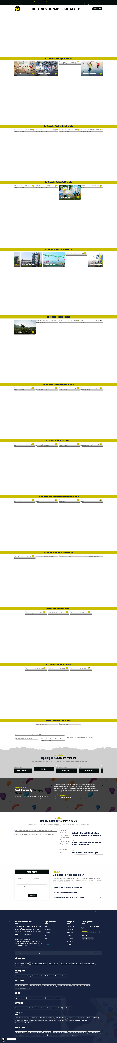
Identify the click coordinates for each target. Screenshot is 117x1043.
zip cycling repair (67, 1007)
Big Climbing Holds (20, 130)
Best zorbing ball (33, 1017)
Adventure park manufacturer (49, 985)
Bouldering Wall (20, 74)
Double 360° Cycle (54, 668)
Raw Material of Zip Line (89, 321)
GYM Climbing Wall (77, 963)
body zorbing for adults (82, 1020)
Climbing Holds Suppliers (47, 975)
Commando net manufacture (55, 1035)
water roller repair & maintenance (39, 1020)
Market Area (47, 932)
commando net (66, 1035)
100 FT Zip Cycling (20, 444)
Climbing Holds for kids (60, 975)
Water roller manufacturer (92, 1017)
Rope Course (70, 932)
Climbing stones (35, 975)
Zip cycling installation (34, 1007)
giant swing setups (19, 1035)
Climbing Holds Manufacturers (22, 975)
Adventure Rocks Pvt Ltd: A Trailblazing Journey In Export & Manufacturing (87, 843)
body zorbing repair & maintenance (23, 1022)
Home (34, 8)
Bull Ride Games (42, 500)
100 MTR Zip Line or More (22, 332)
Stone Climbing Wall (88, 388)
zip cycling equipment (56, 1007)
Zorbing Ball (70, 938)
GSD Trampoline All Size (33, 612)
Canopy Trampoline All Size (79, 612)
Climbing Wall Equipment (89, 963)
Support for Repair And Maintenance (94, 4)
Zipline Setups (41, 998)
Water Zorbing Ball (43, 186)
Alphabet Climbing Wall (66, 388)
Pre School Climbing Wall (22, 388)
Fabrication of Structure (44, 444)
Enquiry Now (97, 8)
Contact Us (75, 8)
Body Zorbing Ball (65, 197)
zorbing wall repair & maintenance (76, 1017)
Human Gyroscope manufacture (33, 1035)
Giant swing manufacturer (94, 1032)
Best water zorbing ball (61, 1017)
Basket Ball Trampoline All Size (57, 612)
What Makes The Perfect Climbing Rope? (85, 853)
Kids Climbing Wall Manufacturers (39, 963)
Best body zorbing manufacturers (56, 1020)
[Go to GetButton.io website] (3, 1041)
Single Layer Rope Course (90, 264)
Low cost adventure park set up (22, 988)
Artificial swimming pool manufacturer (77, 1032)
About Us (42, 8)
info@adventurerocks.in (24, 939)
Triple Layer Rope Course (22, 264)
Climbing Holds (70, 929)
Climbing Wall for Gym (44, 74)
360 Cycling (70, 941)
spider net (74, 1035)
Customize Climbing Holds (45, 130)
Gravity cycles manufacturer (35, 1032)
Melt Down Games (20, 500)
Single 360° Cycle (31, 668)
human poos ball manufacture (60, 1032)
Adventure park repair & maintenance (81, 985)
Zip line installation (31, 998)
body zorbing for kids (71, 1020)
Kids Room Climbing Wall (21, 966)
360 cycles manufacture (21, 1032)
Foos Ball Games (87, 500)
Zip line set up (60, 998)
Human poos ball (47, 1032)
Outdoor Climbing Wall (65, 963)
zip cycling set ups (45, 1007)
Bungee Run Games (65, 500)
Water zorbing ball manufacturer (46, 1017)
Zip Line (69, 935)
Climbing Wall (70, 926)
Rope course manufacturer (21, 985)
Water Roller (86, 186)
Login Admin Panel (79, 4)
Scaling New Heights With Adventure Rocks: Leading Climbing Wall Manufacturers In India (86, 834)
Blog (66, 8)
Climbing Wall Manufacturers (22, 963)
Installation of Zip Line (66, 321)
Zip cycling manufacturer (21, 1007)
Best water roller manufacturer (22, 1020)
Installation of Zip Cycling (67, 444)
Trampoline (69, 944)
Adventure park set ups (35, 985)
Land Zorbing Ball (20, 186)
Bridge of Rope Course (44, 264)
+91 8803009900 (27, 934)
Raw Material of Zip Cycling (90, 444)
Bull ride (45, 1035)
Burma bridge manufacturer (64, 985)
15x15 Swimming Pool (21, 556)
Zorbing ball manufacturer (21, 1017)
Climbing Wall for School (89, 74)
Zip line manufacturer (20, 998)
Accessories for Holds (66, 130)
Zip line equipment (50, 998)
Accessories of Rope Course (68, 253)
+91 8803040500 (27, 937)
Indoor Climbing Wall (53, 963)
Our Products (55, 8)
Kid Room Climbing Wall (44, 388)
